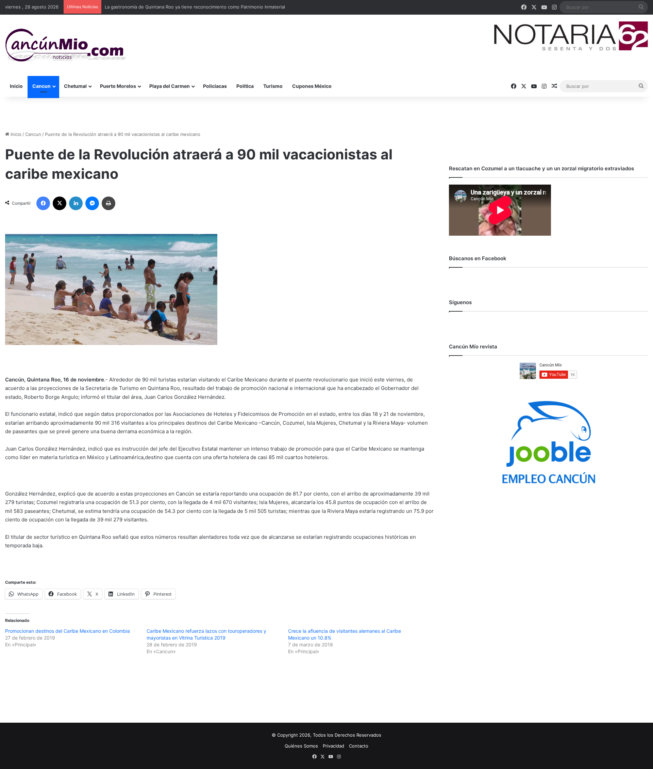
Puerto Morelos (118, 86)
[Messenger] (92, 203)
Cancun (41, 86)
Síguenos (460, 302)
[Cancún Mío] (65, 45)
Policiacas (215, 86)
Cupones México (312, 86)
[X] (59, 203)
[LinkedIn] (76, 203)
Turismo (273, 86)
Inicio (16, 86)
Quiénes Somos (301, 746)
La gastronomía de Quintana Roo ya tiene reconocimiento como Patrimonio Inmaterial (195, 7)
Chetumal (75, 86)
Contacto (358, 746)
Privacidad (333, 746)
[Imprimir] (108, 203)
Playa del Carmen (169, 86)
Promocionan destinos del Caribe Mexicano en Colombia (67, 631)
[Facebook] (43, 203)
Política (245, 86)
